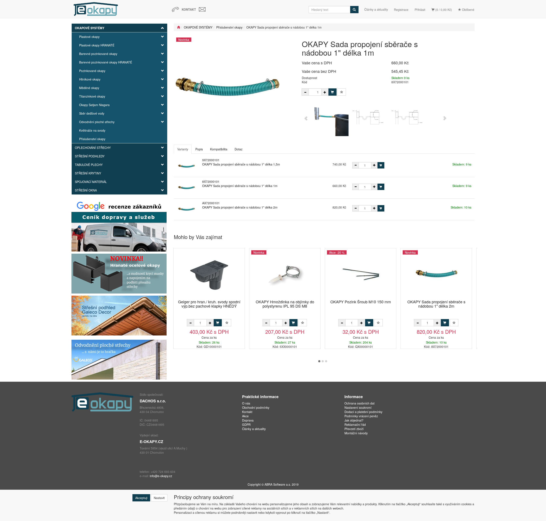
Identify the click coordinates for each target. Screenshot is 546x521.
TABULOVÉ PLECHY (89, 165)
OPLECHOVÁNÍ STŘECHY (93, 147)
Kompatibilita (218, 149)
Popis (199, 149)
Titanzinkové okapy (92, 96)
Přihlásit (420, 9)
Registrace (401, 9)
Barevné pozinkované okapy (98, 54)
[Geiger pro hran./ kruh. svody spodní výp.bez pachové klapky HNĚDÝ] (209, 274)
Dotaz (239, 149)
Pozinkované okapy (92, 71)
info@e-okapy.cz (161, 476)
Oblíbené (467, 9)
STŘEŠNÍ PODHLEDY (90, 156)
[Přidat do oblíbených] (341, 92)
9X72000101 (210, 160)
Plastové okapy (89, 37)
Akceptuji (141, 498)
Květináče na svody (92, 130)
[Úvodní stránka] (178, 27)
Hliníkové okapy (89, 79)
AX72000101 (211, 203)
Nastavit (159, 498)
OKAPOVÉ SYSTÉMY (89, 28)
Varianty (182, 149)
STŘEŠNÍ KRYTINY (88, 173)
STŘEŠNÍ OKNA (86, 190)
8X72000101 (210, 181)
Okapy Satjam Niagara (94, 105)
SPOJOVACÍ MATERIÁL (91, 182)
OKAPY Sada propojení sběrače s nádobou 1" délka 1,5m (241, 164)
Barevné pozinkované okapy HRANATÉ (105, 62)
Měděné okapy (89, 88)
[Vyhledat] (354, 9)
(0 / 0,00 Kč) (443, 9)
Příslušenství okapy (92, 139)
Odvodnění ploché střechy (97, 122)
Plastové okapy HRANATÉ (96, 45)
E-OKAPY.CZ (151, 441)
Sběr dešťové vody (91, 113)
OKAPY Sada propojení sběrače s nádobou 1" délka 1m (239, 186)
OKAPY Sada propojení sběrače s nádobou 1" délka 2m (239, 207)
